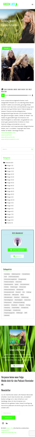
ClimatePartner (26, 274)
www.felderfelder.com (8, 133)
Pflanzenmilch (8, 302)
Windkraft (7, 315)
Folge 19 (9, 194)
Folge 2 (9, 197)
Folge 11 (9, 171)
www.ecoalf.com (6, 135)
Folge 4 (9, 205)
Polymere (22, 305)
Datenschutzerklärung (8, 432)
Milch (22, 294)
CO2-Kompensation (14, 276)
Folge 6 (9, 211)
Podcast (8, 162)
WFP (26, 312)
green (16, 284)
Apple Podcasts (18, 250)
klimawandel (20, 289)
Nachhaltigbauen (9, 300)
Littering (29, 292)
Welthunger (20, 312)
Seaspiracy (7, 307)
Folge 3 (7, 48)
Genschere (18, 281)
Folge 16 (9, 185)
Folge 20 (9, 200)
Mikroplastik (16, 294)
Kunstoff (18, 292)
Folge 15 (9, 182)
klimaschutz (23, 287)
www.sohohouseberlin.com (10, 139)
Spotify (18, 256)
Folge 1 (9, 165)
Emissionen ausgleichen (11, 279)
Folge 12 (9, 174)
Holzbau (7, 287)
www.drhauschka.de (8, 137)
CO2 (6, 276)
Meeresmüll (7, 294)
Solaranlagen (8, 310)
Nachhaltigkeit (18, 300)
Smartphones (25, 307)
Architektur (7, 274)
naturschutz (27, 300)
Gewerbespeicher (9, 284)
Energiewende (22, 279)
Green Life (9, 428)
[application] (17, 95)
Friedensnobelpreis (9, 281)
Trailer (9, 223)
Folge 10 (9, 168)
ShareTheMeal (15, 307)
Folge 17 (9, 188)
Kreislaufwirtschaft (9, 292)
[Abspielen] (3, 95)
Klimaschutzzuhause (10, 289)
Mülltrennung (25, 297)
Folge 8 (9, 217)
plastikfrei (7, 305)
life (24, 292)
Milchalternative (8, 297)
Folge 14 (9, 180)
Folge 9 (9, 220)
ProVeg (28, 305)
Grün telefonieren (25, 284)
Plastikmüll (14, 305)
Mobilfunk (17, 297)
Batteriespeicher (16, 274)
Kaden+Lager (14, 287)
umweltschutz (17, 310)
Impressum (5, 430)
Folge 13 (9, 177)
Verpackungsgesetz (10, 312)
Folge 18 (9, 191)
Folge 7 (9, 214)
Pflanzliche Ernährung (19, 302)
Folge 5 (9, 208)
